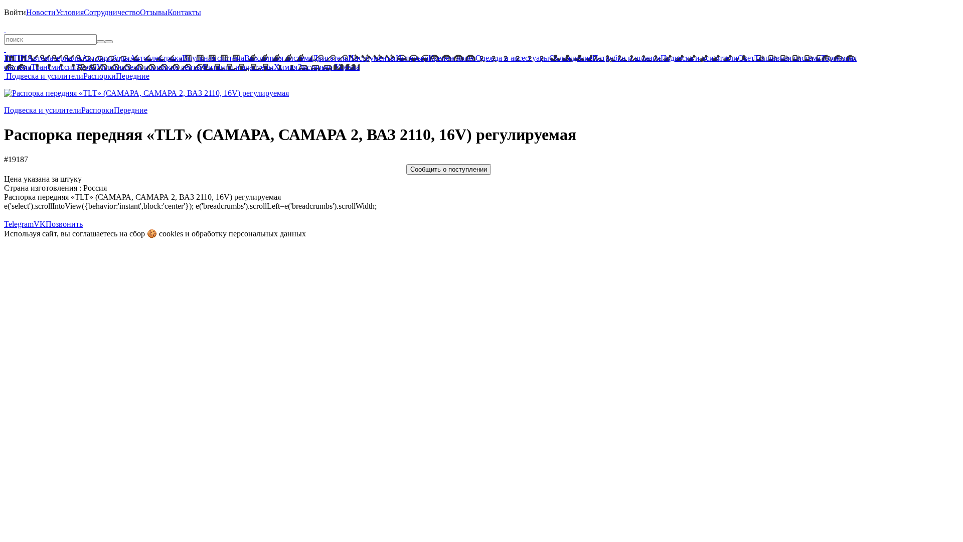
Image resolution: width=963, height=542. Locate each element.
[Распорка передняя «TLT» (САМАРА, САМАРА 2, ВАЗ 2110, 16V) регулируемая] (146, 93)
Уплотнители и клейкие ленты (149, 67)
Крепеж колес (451, 58)
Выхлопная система (278, 58)
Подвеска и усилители (699, 58)
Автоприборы (106, 58)
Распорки (99, 76)
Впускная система (213, 58)
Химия (285, 67)
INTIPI (15, 58)
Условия (70, 12)
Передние (132, 76)
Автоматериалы (54, 58)
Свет (746, 58)
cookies (171, 233)
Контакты (184, 12)
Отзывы (154, 12)
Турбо (86, 67)
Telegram (19, 224)
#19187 (16, 159)
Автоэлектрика (156, 58)
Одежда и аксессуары (512, 58)
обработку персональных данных (249, 233)
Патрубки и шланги (626, 58)
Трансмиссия (53, 67)
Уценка (346, 67)
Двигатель (330, 58)
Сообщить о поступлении (448, 169)
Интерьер (412, 58)
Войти (15, 12)
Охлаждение (570, 58)
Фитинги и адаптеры (238, 67)
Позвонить (64, 224)
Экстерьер (315, 67)
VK (40, 224)
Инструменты (372, 58)
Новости (41, 12)
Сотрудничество (112, 12)
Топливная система (787, 58)
